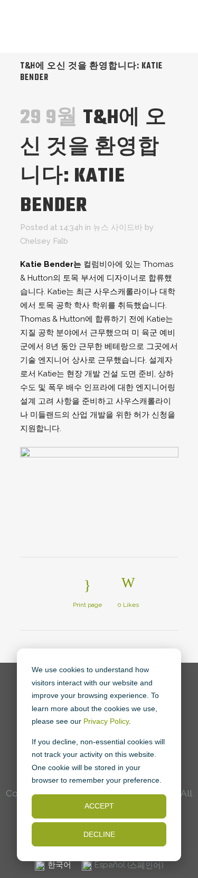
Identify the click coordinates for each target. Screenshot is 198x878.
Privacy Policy (106, 721)
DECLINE (99, 834)
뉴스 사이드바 (118, 227)
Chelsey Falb (44, 241)
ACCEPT (99, 806)
